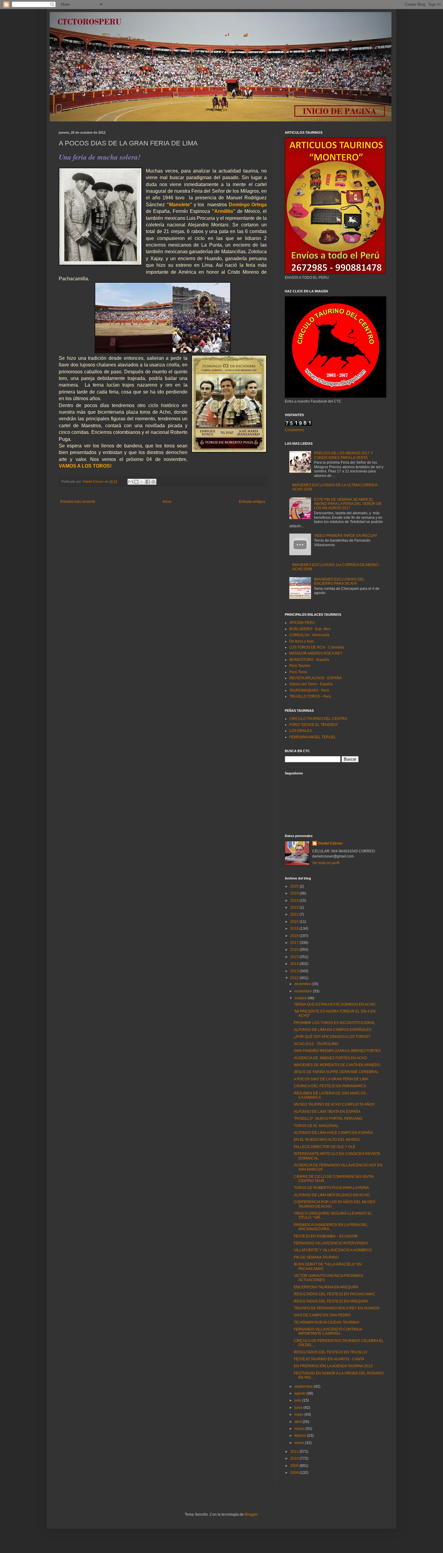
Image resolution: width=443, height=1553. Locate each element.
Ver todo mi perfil (326, 863)
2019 (295, 928)
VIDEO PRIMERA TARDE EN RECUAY (345, 536)
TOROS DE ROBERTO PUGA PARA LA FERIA (331, 1188)
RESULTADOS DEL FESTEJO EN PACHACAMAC (334, 1294)
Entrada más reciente (77, 502)
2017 (295, 943)
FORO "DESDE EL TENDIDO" (313, 725)
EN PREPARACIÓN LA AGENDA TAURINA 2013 (333, 1366)
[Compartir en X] (142, 482)
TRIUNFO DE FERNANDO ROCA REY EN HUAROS (336, 1308)
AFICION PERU (302, 623)
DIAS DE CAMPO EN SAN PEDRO (322, 1315)
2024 (295, 893)
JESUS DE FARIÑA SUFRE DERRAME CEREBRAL (336, 1072)
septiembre (304, 1386)
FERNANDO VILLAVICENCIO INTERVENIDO (331, 1243)
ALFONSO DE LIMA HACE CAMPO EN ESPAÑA (333, 1133)
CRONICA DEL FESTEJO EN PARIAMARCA (330, 1086)
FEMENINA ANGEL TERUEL (312, 737)
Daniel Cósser (330, 843)
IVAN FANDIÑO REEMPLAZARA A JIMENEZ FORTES (337, 1051)
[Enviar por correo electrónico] (130, 482)
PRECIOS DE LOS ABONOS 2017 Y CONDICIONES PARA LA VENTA (343, 455)
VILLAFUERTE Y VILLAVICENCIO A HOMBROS (333, 1250)
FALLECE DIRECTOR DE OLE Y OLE (324, 1147)
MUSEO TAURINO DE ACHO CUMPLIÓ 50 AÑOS (334, 1104)
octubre (301, 998)
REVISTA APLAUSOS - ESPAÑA (315, 678)
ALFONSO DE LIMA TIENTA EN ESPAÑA (327, 1112)
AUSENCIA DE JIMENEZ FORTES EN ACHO (330, 1058)
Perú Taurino (299, 666)
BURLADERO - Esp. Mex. (310, 629)
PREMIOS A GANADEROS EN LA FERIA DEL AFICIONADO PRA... (331, 1227)
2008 (295, 1473)
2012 (295, 978)
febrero (300, 1435)
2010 (295, 1458)
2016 (295, 950)
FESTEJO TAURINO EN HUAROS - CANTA (329, 1359)
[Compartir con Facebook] (148, 482)
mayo (299, 1414)
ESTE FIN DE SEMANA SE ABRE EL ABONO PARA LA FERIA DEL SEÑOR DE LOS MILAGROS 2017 (348, 503)
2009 (295, 1466)
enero (299, 1443)
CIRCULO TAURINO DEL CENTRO (318, 719)
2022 (295, 907)
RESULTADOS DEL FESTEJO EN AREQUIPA (331, 1301)
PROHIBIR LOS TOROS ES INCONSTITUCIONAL (334, 1023)
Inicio (167, 502)
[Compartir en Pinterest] (153, 482)
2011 (295, 1451)
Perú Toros (298, 672)
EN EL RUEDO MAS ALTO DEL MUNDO (327, 1140)
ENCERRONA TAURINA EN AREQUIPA (326, 1287)
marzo (300, 1429)
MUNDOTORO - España (309, 660)
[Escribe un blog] (136, 482)
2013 (295, 971)
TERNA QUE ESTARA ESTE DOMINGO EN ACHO (334, 1004)
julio (298, 1400)
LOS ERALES (300, 731)
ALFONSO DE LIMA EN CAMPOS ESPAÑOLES (332, 1030)
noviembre (303, 991)
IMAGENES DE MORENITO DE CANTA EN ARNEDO (337, 1065)
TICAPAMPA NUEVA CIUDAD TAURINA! (326, 1322)
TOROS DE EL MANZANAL (316, 1126)
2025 (295, 886)
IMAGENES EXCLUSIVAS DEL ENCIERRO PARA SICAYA (339, 581)
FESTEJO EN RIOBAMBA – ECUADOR (326, 1236)
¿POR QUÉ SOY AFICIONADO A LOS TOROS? (332, 1037)
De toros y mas (301, 641)
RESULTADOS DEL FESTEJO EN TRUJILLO (330, 1352)
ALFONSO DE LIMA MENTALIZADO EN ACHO (331, 1195)
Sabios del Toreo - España (311, 684)
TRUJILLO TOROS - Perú (310, 696)
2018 (295, 936)
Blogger (251, 1514)
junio (298, 1407)
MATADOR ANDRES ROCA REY (315, 653)
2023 (295, 900)
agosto (300, 1393)
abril (298, 1422)
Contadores (294, 430)
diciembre (303, 984)
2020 (295, 922)
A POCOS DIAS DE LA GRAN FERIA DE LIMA (331, 1079)
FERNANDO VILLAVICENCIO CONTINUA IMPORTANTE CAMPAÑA (328, 1331)
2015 (295, 957)
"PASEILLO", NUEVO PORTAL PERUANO (328, 1118)
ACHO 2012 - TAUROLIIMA (316, 1044)
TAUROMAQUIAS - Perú (309, 690)
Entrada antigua (252, 502)
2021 (295, 914)
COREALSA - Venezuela (309, 635)
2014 (295, 964)
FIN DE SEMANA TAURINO (316, 1257)
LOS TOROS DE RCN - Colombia (316, 647)
